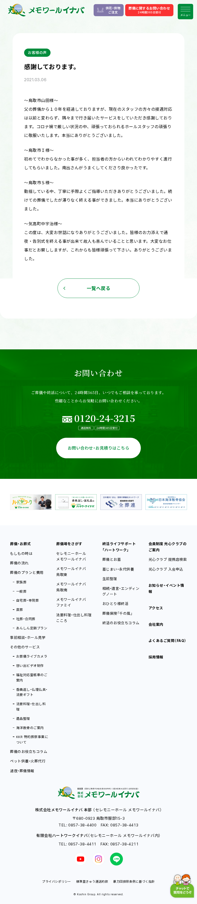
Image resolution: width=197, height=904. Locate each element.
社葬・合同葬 (25, 619)
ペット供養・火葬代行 (27, 761)
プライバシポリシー (56, 881)
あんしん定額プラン (31, 628)
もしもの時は (21, 553)
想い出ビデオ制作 (30, 666)
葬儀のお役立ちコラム (28, 751)
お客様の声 (37, 52)
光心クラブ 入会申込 (166, 569)
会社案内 (156, 624)
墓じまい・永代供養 (118, 569)
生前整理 (109, 578)
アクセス (156, 608)
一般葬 (21, 591)
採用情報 (156, 657)
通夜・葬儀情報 (22, 771)
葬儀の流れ (19, 563)
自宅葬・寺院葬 (27, 600)
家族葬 (21, 582)
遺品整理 (23, 718)
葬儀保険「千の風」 (117, 613)
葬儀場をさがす (69, 544)
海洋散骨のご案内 (30, 728)
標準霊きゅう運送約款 (92, 881)
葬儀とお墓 (111, 559)
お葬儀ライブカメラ (31, 656)
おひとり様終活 (115, 603)
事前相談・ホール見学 (27, 637)
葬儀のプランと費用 (26, 572)
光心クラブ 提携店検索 (168, 559)
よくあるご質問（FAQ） (167, 640)
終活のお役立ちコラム (121, 623)
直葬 (19, 610)
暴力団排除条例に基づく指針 (134, 881)
